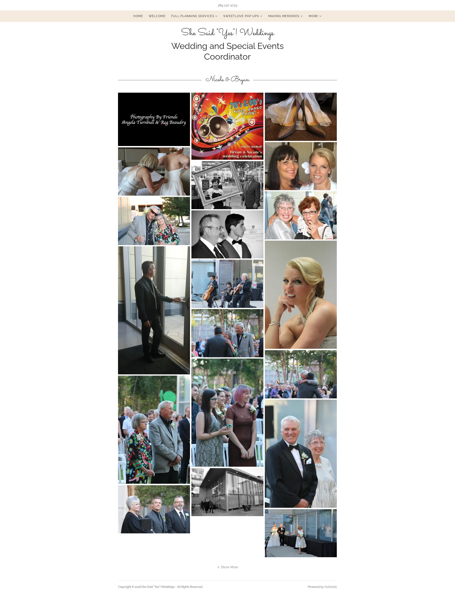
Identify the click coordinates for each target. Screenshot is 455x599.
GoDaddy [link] (331, 587)
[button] (194, 16)
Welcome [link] (157, 16)
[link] (227, 34)
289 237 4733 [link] (227, 5)
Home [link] (138, 16)
